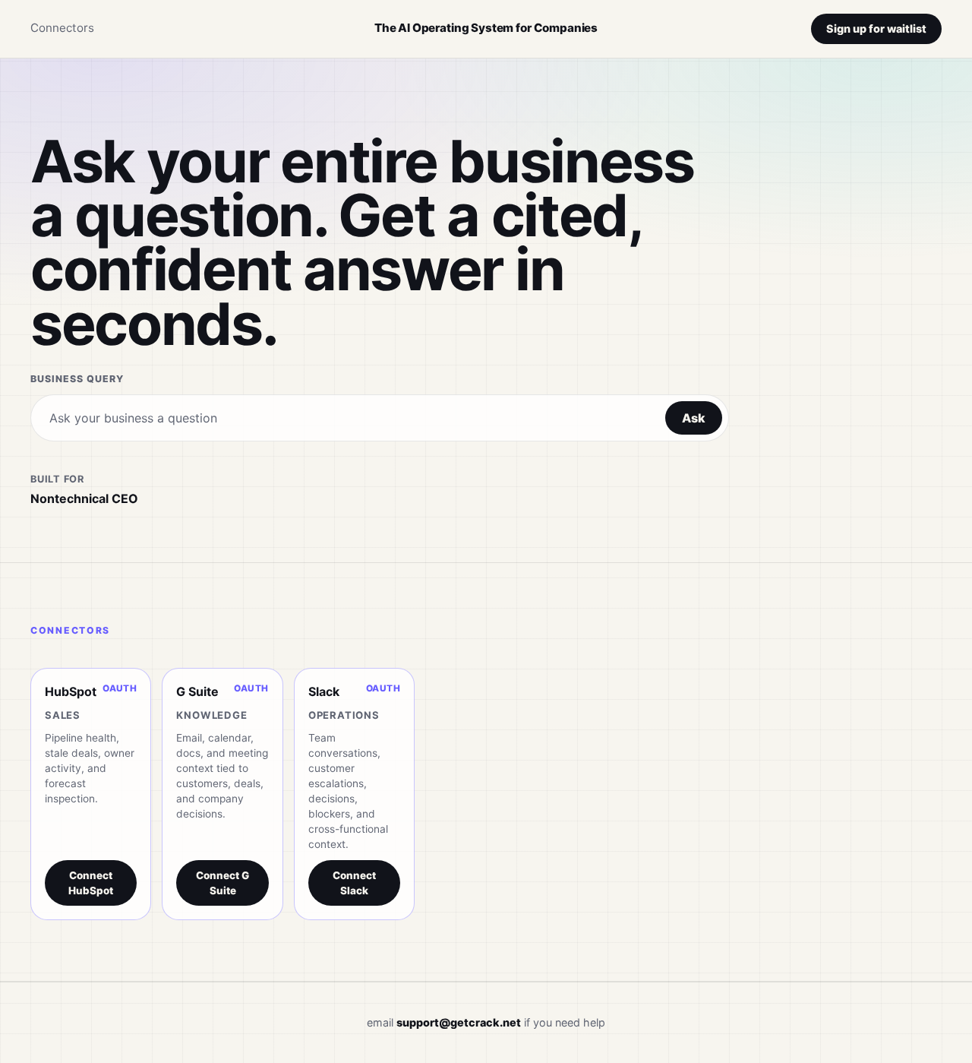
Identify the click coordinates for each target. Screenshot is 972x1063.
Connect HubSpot (90, 883)
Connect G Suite (222, 883)
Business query (77, 378)
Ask (693, 418)
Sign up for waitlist (876, 28)
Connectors (62, 28)
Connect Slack (354, 883)
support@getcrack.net (458, 1022)
